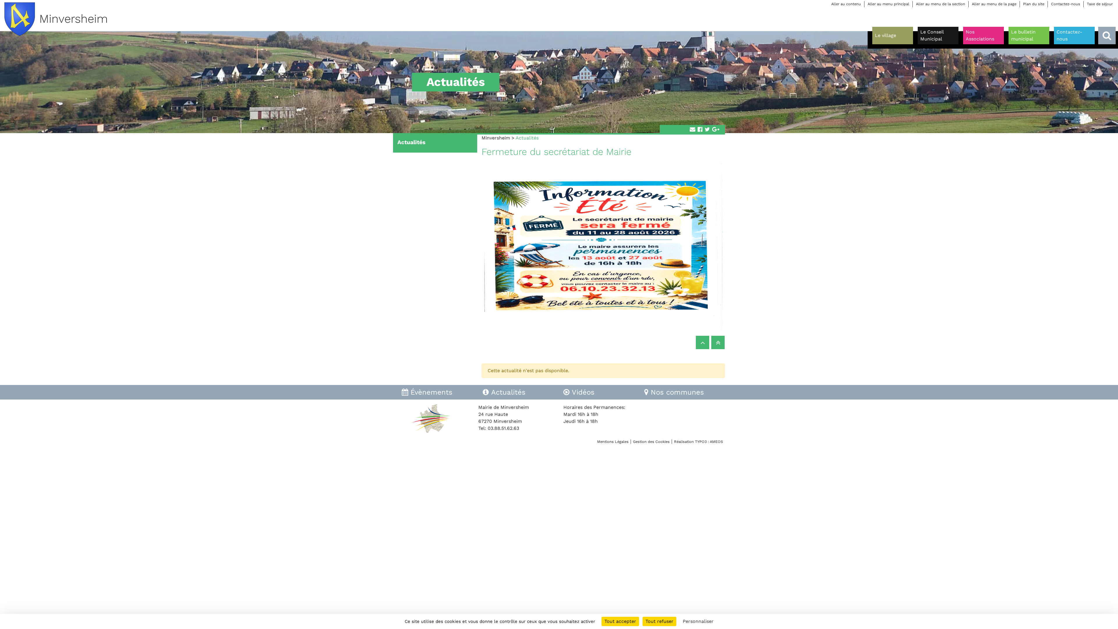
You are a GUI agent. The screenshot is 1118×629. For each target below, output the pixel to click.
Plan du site (1033, 4)
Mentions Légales (613, 441)
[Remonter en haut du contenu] (703, 342)
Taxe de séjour (1100, 4)
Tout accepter (620, 621)
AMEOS (716, 441)
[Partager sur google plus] (715, 129)
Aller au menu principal (888, 4)
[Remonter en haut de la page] (718, 342)
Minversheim (496, 138)
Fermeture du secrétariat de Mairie (556, 151)
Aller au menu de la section (940, 4)
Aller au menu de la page (994, 4)
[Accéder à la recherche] (1107, 35)
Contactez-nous (1065, 4)
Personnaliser (698, 621)
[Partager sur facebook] (700, 129)
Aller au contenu (846, 4)
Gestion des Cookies (651, 441)
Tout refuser (659, 621)
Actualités (411, 142)
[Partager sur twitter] (707, 129)
